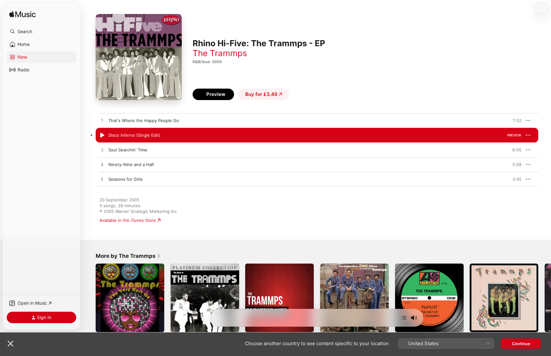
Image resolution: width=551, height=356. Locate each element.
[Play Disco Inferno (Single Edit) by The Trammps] (102, 135)
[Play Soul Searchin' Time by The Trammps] (102, 150)
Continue (521, 343)
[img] (22, 14)
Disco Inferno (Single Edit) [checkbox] (134, 135)
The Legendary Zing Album (347, 266)
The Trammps (220, 53)
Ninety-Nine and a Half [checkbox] (131, 164)
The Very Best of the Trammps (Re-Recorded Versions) (126, 269)
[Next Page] (544, 297)
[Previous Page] (89, 297)
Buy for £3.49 (261, 94)
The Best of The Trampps (196, 266)
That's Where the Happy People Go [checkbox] (143, 120)
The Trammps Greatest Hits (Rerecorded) (272, 269)
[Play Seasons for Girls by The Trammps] (102, 179)
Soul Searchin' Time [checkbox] (127, 149)
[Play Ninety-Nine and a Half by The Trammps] (102, 165)
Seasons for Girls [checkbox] (125, 179)
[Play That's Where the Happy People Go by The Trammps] (102, 121)
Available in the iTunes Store (127, 220)
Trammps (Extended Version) (498, 266)
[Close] (10, 343)
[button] (41, 31)
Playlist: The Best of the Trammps (428, 266)
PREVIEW (514, 120)
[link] (128, 255)
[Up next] (404, 317)
